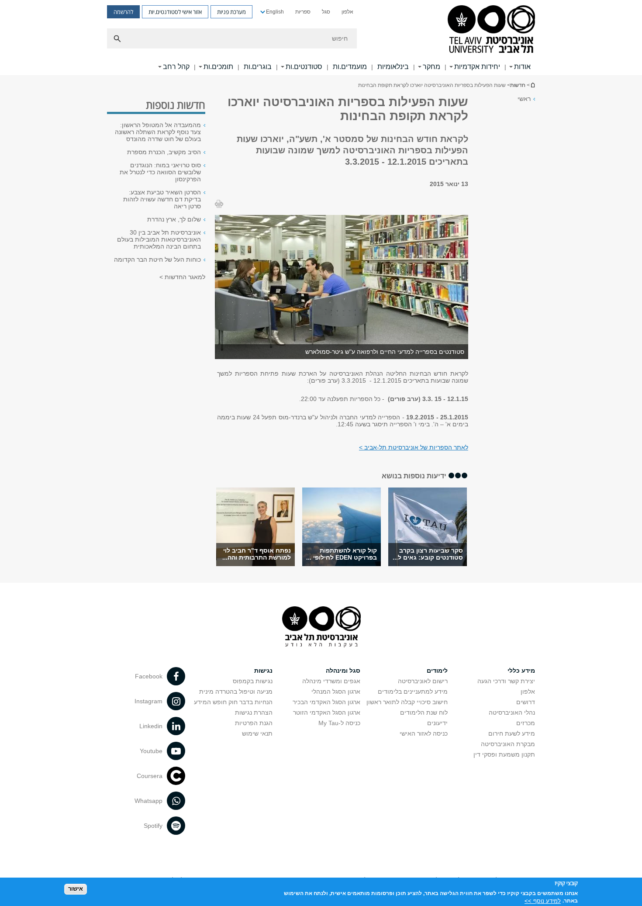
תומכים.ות (218, 66)
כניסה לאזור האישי (424, 733)
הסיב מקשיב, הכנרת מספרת (164, 152)
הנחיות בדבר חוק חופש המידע (233, 702)
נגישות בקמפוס (253, 681)
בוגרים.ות (258, 66)
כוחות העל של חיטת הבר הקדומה (157, 259)
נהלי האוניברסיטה (512, 712)
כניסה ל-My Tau (339, 722)
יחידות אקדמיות (477, 66)
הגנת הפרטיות (254, 722)
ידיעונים (437, 722)
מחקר (431, 66)
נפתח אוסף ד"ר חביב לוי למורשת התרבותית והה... (256, 554)
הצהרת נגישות (254, 712)
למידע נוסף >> (543, 900)
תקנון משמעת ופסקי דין (504, 754)
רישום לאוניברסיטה (423, 681)
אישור (75, 888)
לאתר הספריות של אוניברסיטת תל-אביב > (413, 447)
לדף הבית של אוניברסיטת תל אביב (532, 85)
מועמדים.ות (350, 66)
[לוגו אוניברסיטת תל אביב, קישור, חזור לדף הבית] (491, 30)
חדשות (517, 85)
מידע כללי (521, 670)
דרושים (525, 702)
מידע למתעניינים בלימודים (413, 691)
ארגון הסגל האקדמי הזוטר (326, 712)
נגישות (263, 670)
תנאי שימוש (257, 733)
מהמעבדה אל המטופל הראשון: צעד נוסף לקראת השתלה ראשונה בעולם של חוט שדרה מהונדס (158, 131)
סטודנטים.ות (304, 66)
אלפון (347, 12)
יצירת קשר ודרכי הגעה (506, 681)
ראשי (524, 98)
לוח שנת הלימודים (424, 712)
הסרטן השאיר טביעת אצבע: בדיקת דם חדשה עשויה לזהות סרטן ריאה (162, 199)
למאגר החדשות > (182, 276)
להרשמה (123, 12)
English (275, 12)
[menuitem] (347, 12)
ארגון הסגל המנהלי (335, 691)
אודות (522, 66)
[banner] (321, 37)
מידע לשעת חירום (511, 733)
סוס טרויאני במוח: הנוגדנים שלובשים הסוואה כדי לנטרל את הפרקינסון (160, 172)
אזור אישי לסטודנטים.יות (175, 12)
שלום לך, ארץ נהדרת (174, 219)
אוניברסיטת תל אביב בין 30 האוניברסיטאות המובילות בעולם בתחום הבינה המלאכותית (159, 239)
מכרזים (525, 722)
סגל (326, 12)
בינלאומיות (393, 66)
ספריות (303, 12)
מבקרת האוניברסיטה (508, 743)
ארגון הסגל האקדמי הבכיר (326, 702)
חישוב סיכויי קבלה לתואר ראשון (407, 702)
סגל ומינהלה (343, 670)
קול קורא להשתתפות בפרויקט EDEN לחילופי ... (341, 554)
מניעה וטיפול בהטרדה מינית (236, 691)
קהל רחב (176, 66)
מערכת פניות (231, 12)
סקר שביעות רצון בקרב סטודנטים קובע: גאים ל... (428, 554)
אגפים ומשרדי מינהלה (331, 681)
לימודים (437, 670)
